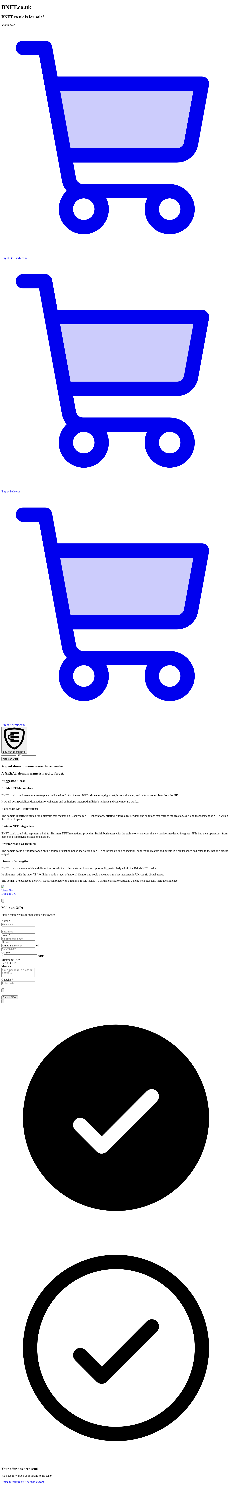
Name (6, 920)
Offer (5, 952)
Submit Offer (9, 997)
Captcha (7, 979)
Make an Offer (10, 758)
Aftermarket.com (22, 1481)
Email (5, 935)
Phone (5, 942)
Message (6, 966)
